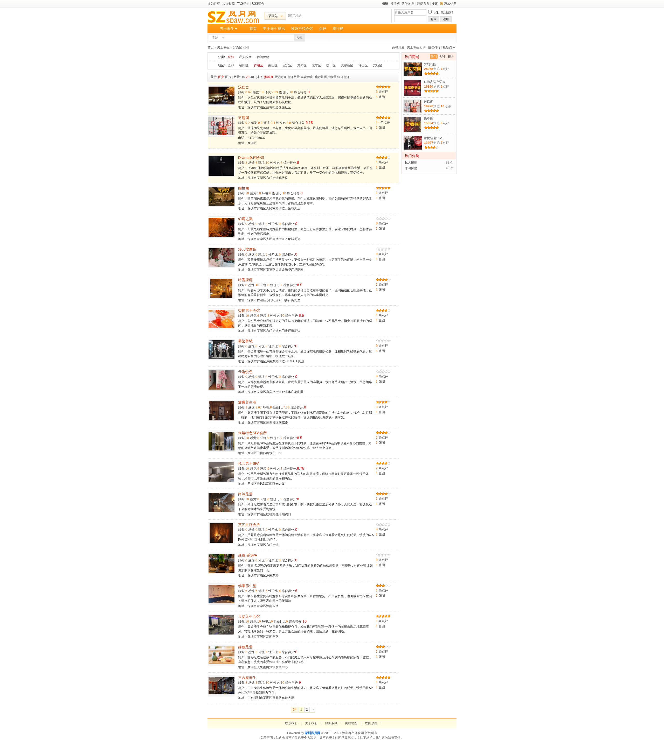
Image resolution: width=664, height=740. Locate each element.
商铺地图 (398, 47)
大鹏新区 (347, 65)
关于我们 (311, 723)
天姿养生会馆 (249, 616)
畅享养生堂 (247, 586)
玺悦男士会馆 (249, 310)
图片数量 (330, 77)
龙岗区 (302, 65)
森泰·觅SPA (247, 555)
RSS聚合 (258, 3)
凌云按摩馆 (247, 249)
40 (252, 77)
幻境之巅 (245, 219)
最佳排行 (434, 47)
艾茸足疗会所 (249, 525)
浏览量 (318, 77)
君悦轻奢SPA (433, 138)
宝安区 (287, 65)
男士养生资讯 (274, 28)
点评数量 (293, 77)
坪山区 (363, 65)
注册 (446, 19)
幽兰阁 (243, 188)
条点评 (382, 92)
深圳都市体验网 (353, 733)
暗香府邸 (245, 280)
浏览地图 (408, 3)
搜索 (435, 3)
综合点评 (343, 77)
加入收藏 (228, 3)
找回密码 (447, 12)
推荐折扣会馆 (302, 28)
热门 (434, 56)
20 (248, 77)
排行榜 (395, 3)
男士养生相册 (416, 47)
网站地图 (351, 723)
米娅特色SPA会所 (252, 433)
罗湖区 (237, 47)
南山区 (273, 65)
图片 (228, 77)
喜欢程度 (307, 77)
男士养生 (227, 28)
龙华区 (316, 65)
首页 (253, 28)
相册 (385, 3)
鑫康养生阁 (247, 402)
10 (243, 77)
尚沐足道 (245, 494)
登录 (434, 19)
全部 (231, 57)
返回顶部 (371, 723)
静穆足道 (245, 647)
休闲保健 (263, 57)
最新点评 (449, 47)
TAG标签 (243, 3)
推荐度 (268, 77)
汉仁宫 (243, 87)
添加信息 (450, 3)
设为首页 (214, 3)
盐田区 (331, 65)
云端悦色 (245, 372)
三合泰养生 (247, 677)
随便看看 (423, 3)
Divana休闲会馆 (251, 158)
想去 (451, 57)
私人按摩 (245, 57)
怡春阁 (428, 118)
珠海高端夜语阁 (435, 82)
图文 (221, 77)
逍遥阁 (243, 118)
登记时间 (280, 77)
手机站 (297, 16)
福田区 (243, 65)
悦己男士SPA (248, 463)
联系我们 (291, 723)
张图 (380, 97)
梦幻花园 (430, 64)
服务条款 (331, 723)
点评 (322, 28)
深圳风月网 (312, 733)
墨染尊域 (245, 341)
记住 (435, 12)
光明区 (377, 65)
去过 (442, 57)
